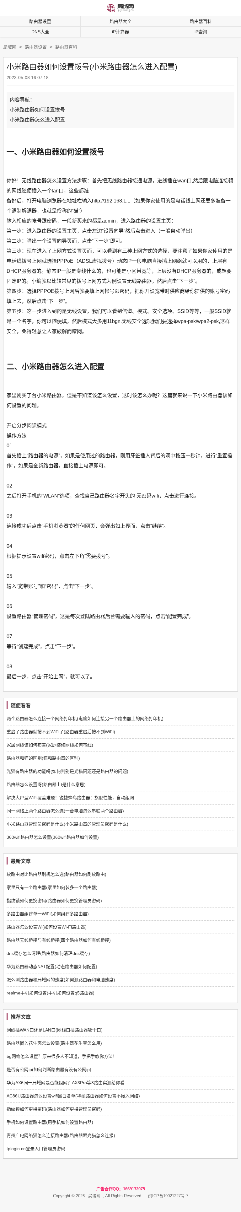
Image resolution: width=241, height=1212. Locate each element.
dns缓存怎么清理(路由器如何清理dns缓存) (48, 953)
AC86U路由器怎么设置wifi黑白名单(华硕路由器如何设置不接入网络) (73, 1095)
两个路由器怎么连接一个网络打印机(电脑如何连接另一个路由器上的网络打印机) (85, 718)
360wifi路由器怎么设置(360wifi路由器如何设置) (53, 837)
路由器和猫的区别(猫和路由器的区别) (43, 758)
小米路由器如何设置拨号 (37, 109)
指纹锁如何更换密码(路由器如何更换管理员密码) (54, 900)
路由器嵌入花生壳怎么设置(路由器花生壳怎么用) (54, 1043)
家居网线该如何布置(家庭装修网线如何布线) (50, 744)
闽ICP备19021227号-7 (168, 1195)
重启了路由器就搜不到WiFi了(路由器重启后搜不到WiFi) (61, 731)
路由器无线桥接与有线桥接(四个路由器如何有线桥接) (59, 940)
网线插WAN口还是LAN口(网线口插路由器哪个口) (55, 1029)
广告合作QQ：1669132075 (120, 1189)
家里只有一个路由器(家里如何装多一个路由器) (52, 887)
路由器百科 (66, 47)
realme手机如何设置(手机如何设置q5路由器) (50, 992)
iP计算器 (120, 31)
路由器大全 (120, 21)
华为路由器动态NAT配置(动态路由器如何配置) (52, 966)
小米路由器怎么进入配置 (37, 119)
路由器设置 (40, 21)
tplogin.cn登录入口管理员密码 (36, 1148)
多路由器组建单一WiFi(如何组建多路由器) (48, 913)
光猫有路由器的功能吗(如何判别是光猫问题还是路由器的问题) (67, 771)
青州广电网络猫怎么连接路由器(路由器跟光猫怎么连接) (61, 1135)
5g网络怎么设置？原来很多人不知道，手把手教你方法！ (62, 1056)
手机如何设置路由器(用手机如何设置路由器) (50, 1122)
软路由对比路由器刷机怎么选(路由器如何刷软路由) (56, 874)
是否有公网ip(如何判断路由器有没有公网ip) (49, 1069)
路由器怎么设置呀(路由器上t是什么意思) (46, 784)
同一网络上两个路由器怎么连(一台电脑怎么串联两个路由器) (65, 810)
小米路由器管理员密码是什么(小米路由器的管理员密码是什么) (67, 824)
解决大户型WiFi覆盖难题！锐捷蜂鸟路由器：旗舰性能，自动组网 (70, 797)
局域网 (9, 47)
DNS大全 (40, 31)
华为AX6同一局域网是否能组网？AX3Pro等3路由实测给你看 (66, 1082)
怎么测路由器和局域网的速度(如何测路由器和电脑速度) (61, 979)
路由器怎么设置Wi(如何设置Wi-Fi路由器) (47, 926)
